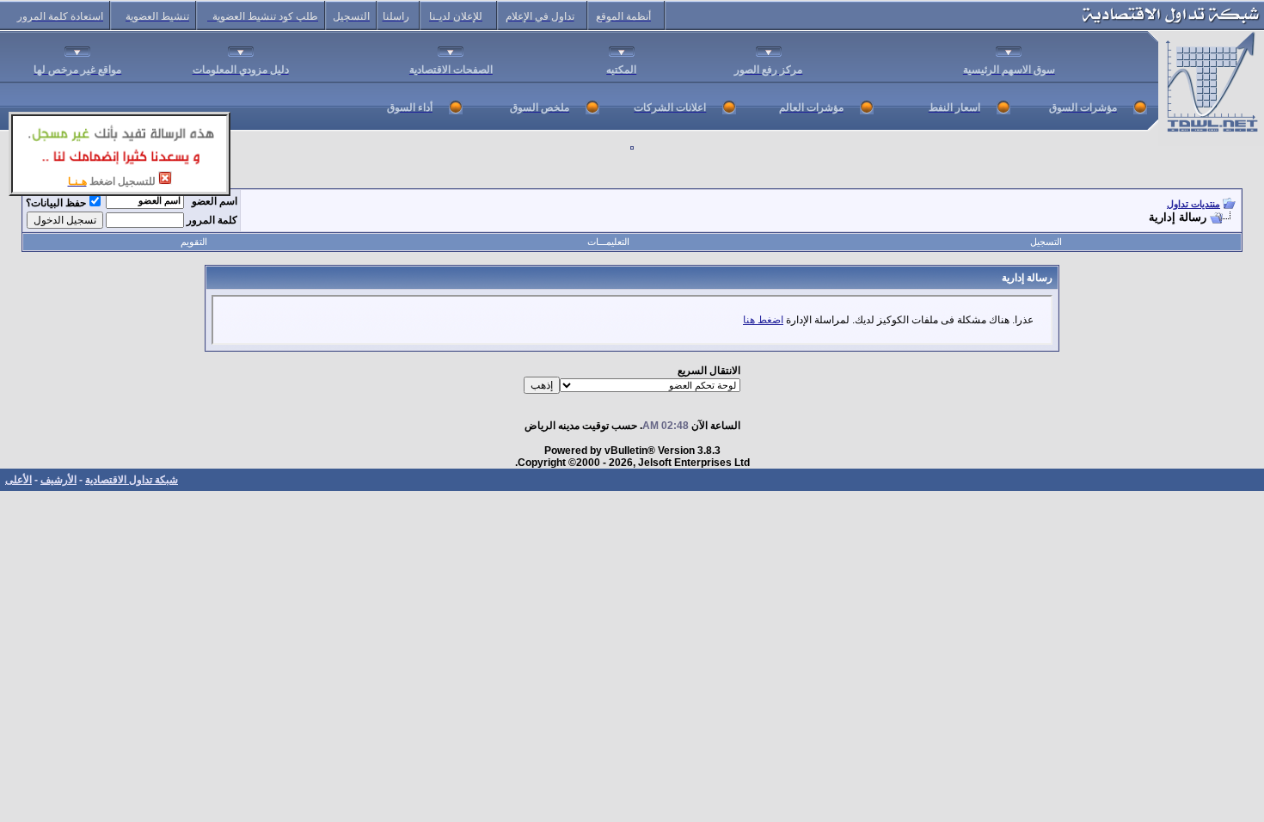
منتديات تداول (1193, 204)
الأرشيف (58, 480)
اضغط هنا (763, 320)
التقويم (194, 241)
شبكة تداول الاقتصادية (131, 480)
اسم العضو (214, 201)
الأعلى (18, 480)
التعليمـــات (608, 241)
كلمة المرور (212, 220)
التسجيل (1046, 241)
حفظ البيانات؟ (56, 203)
